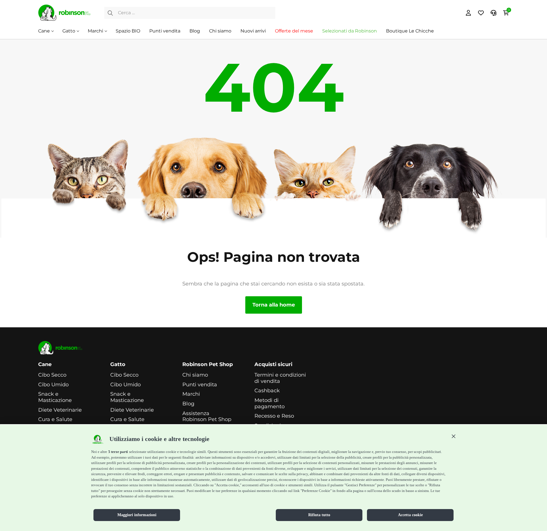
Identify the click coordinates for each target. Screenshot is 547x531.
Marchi (95, 31)
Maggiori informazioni (136, 515)
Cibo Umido (53, 385)
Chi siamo (220, 31)
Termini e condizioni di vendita (280, 378)
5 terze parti (118, 452)
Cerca (110, 13)
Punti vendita (164, 31)
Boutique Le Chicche (410, 31)
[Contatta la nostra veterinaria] (493, 13)
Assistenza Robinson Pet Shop (206, 416)
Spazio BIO (128, 31)
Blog (194, 31)
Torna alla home (273, 305)
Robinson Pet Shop (207, 364)
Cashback (267, 391)
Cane (44, 31)
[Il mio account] (468, 13)
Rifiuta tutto (319, 515)
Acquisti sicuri (273, 364)
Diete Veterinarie (60, 410)
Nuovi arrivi (253, 31)
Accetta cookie (410, 515)
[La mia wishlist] (481, 13)
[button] (453, 436)
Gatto (68, 31)
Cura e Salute (55, 419)
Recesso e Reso (274, 416)
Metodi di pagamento (269, 403)
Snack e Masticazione (55, 397)
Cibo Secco (52, 375)
